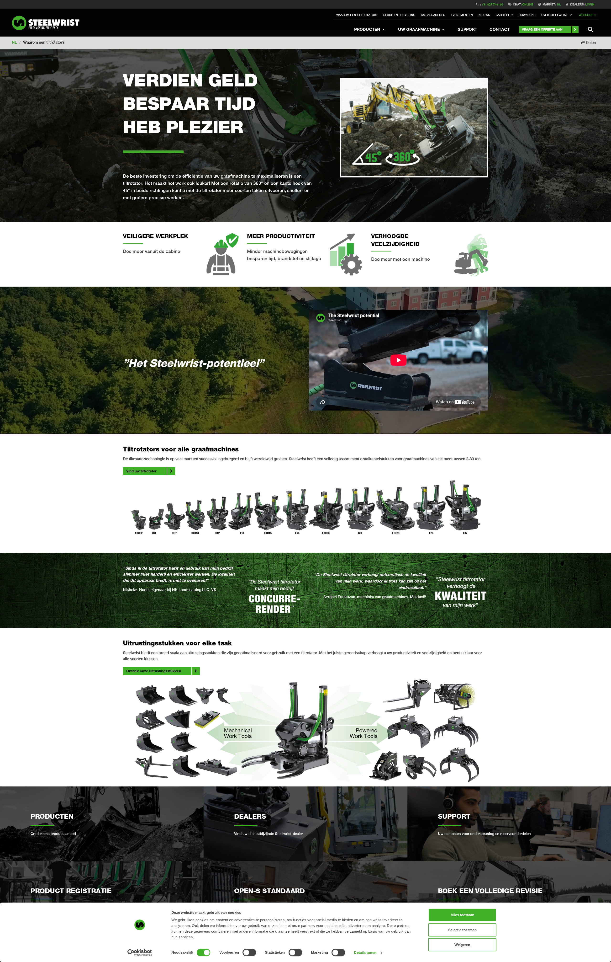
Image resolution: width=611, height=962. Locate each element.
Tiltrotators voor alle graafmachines (181, 449)
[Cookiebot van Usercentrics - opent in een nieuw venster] (140, 952)
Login (589, 4)
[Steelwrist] (48, 23)
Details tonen (365, 953)
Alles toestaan (462, 915)
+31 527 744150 (492, 4)
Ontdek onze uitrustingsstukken (153, 671)
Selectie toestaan (462, 930)
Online (527, 4)
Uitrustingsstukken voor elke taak (177, 643)
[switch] (249, 952)
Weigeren (462, 945)
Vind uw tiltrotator (141, 471)
